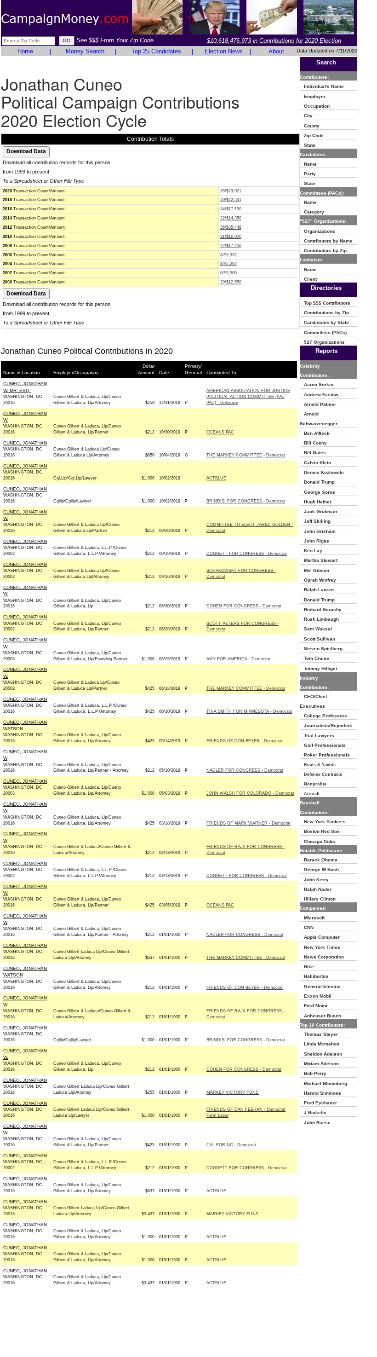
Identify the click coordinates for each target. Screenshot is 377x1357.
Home (25, 51)
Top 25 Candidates (156, 51)
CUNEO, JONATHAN (25, 442)
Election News (224, 51)
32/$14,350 (230, 218)
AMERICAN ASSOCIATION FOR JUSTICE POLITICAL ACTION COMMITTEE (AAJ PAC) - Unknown (248, 396)
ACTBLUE (216, 478)
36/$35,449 (230, 227)
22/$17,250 (230, 245)
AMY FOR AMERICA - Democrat (238, 659)
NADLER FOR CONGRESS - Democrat (244, 770)
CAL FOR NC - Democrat (231, 1145)
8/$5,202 (228, 263)
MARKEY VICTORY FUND (232, 1092)
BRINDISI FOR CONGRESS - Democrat (245, 501)
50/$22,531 (230, 199)
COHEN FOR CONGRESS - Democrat (243, 606)
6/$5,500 (228, 273)
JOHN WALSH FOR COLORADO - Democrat (250, 793)
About (276, 51)
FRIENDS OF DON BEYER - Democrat (244, 741)
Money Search (85, 51)
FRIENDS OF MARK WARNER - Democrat (248, 823)
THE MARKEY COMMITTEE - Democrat (245, 455)
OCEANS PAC (220, 432)
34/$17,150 (230, 209)
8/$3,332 (228, 255)
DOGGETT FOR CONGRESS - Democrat (246, 553)
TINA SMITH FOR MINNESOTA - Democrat (249, 711)
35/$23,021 (230, 191)
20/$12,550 (230, 282)
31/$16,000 (230, 236)
